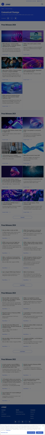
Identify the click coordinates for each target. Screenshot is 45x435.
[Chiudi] (43, 426)
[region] (22, 429)
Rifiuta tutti (40, 432)
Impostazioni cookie (4, 432)
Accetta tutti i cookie (31, 432)
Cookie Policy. (8, 430)
